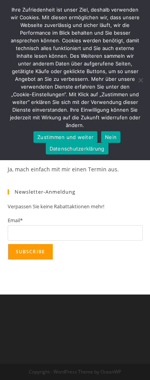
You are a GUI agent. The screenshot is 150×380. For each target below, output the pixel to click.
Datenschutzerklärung (77, 149)
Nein (111, 137)
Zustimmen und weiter (65, 137)
